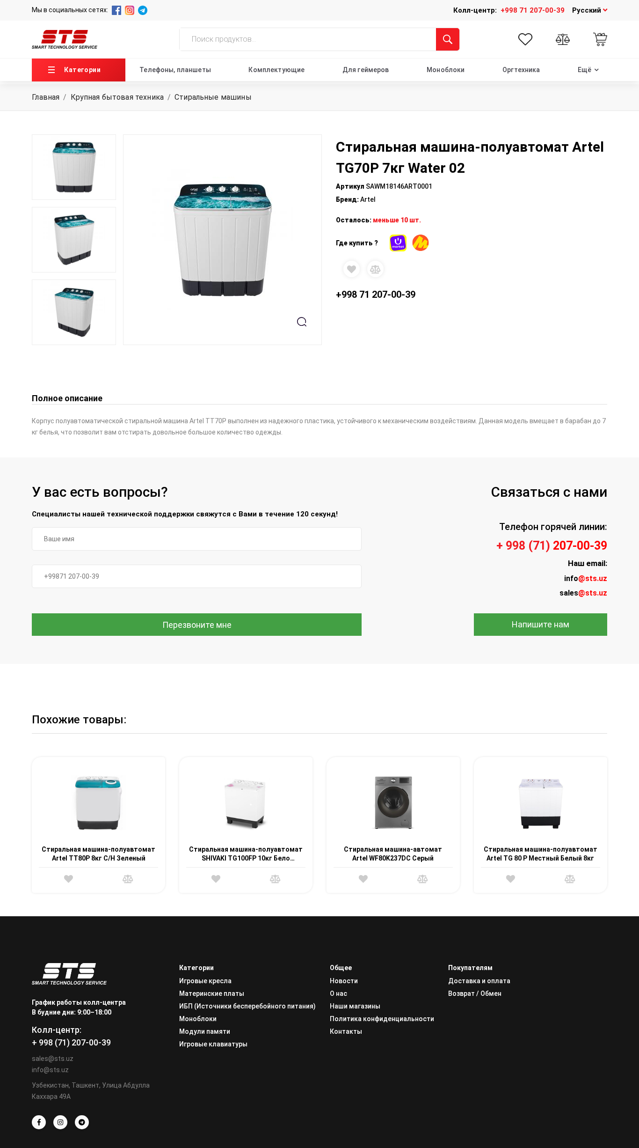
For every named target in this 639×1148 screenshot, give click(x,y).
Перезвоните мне (197, 625)
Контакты (346, 1031)
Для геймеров (365, 70)
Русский (587, 10)
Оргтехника (521, 70)
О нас (338, 993)
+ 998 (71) (551, 545)
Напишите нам (540, 624)
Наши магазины (355, 1006)
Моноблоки (446, 70)
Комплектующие (276, 70)
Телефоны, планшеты (175, 70)
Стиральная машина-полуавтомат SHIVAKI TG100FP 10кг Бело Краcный (246, 858)
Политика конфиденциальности (382, 1019)
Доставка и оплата (479, 981)
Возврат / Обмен (474, 993)
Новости (344, 981)
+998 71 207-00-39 (533, 10)
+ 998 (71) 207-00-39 (71, 1042)
